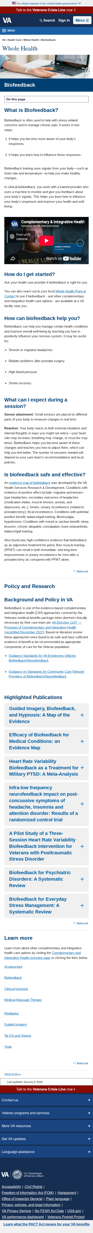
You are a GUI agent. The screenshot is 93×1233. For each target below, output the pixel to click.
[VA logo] (7, 20)
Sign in (64, 20)
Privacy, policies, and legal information (31, 1204)
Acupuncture (13, 966)
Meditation (11, 1013)
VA (3, 40)
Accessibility (11, 1186)
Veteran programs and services (25, 1112)
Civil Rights (33, 1186)
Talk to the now (44, 10)
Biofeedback (13, 977)
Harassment (67, 1192)
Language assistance (18, 1151)
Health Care (14, 40)
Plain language (57, 1198)
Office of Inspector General (22, 1198)
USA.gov (74, 1210)
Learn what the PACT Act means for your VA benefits (46, 1224)
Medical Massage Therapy (23, 1000)
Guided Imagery (15, 1024)
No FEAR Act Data (49, 1210)
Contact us (10, 1099)
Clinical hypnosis (16, 989)
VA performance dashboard (23, 1216)
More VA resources (16, 1125)
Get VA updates (14, 1138)
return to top (11, 1074)
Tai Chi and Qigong (17, 1035)
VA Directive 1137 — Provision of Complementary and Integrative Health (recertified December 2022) (43, 627)
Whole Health (31, 40)
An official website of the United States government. (48, 3)
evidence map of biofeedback (29, 483)
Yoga (7, 1046)
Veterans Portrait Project (66, 1216)
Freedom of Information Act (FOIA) (28, 1192)
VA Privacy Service (16, 1210)
